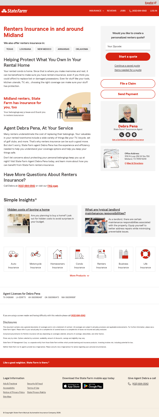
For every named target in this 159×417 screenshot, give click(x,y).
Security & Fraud (35, 384)
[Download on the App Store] (71, 386)
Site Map (7, 397)
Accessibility (9, 388)
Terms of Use (33, 388)
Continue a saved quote (127, 65)
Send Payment (128, 94)
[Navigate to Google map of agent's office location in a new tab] (134, 134)
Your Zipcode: (114, 46)
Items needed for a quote (128, 70)
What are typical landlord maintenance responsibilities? (105, 211)
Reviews (111, 11)
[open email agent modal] (127, 135)
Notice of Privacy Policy (14, 392)
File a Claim (128, 83)
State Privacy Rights (36, 392)
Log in (153, 11)
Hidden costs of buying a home (28, 209)
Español (149, 3)
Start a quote (128, 56)
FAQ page (53, 186)
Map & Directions (135, 163)
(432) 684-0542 (139, 11)
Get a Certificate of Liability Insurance (128, 140)
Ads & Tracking (10, 384)
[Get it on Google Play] (92, 386)
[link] (14, 11)
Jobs (122, 11)
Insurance (95, 11)
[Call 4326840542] (121, 134)
